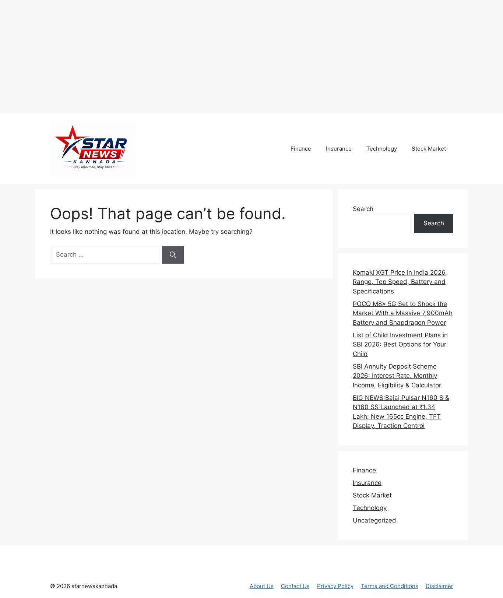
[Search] (173, 255)
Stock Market (429, 148)
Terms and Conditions (389, 586)
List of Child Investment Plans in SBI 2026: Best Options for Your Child (400, 344)
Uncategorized (374, 520)
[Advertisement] (138, 55)
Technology (381, 148)
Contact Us (295, 586)
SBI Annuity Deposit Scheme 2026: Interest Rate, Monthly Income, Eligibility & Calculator (397, 376)
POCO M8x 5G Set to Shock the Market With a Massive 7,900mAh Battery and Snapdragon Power (403, 313)
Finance (301, 148)
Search (363, 208)
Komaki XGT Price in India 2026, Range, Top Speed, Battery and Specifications (400, 282)
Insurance (339, 148)
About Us (262, 586)
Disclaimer (439, 586)
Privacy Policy (335, 586)
